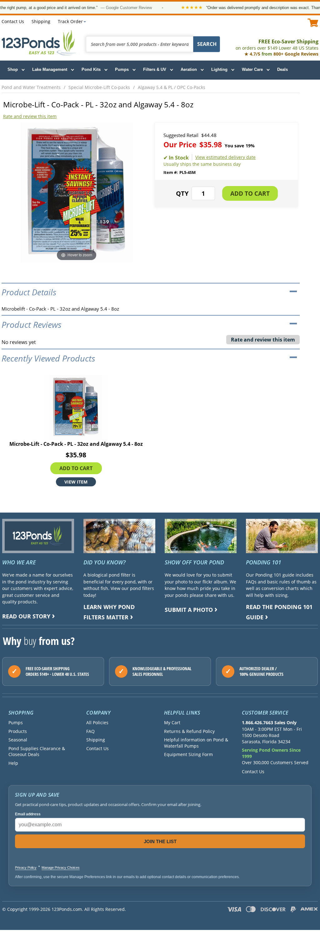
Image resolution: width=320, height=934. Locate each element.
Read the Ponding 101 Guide (279, 612)
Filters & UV (154, 69)
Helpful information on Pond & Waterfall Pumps (196, 743)
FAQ (90, 731)
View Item (76, 481)
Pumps (122, 69)
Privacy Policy (26, 867)
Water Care (252, 69)
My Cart (172, 722)
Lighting (219, 69)
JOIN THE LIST (160, 841)
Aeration (189, 69)
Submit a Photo (189, 609)
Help (13, 763)
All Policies (97, 722)
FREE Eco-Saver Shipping (277, 44)
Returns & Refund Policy (189, 731)
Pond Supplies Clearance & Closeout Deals (36, 751)
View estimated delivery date (225, 157)
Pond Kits (91, 69)
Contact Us (13, 21)
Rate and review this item (30, 116)
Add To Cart (75, 468)
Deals (282, 69)
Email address (28, 814)
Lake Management (49, 69)
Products (17, 731)
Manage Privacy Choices (61, 867)
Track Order (70, 21)
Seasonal (17, 740)
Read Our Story (26, 616)
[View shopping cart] (313, 22)
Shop (13, 69)
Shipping (41, 21)
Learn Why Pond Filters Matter (109, 612)
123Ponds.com (39, 42)
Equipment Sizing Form (188, 754)
